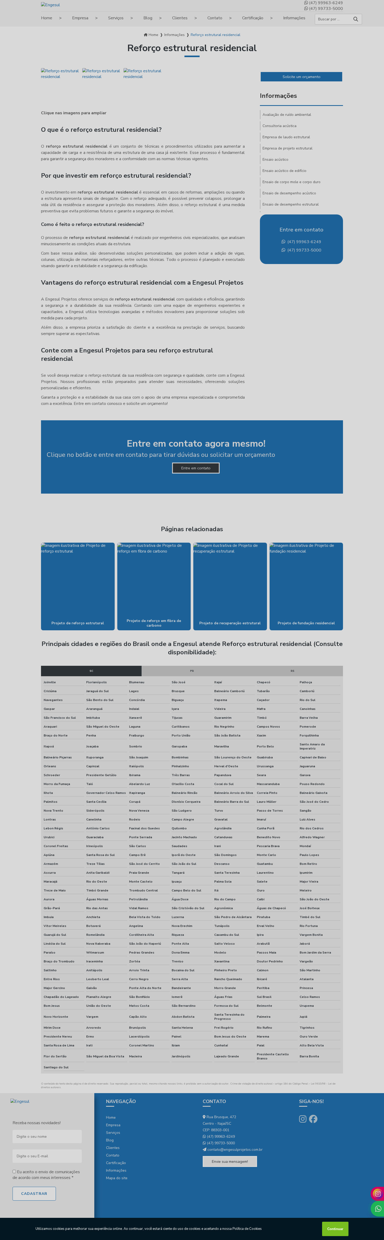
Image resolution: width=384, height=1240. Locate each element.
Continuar (335, 1229)
